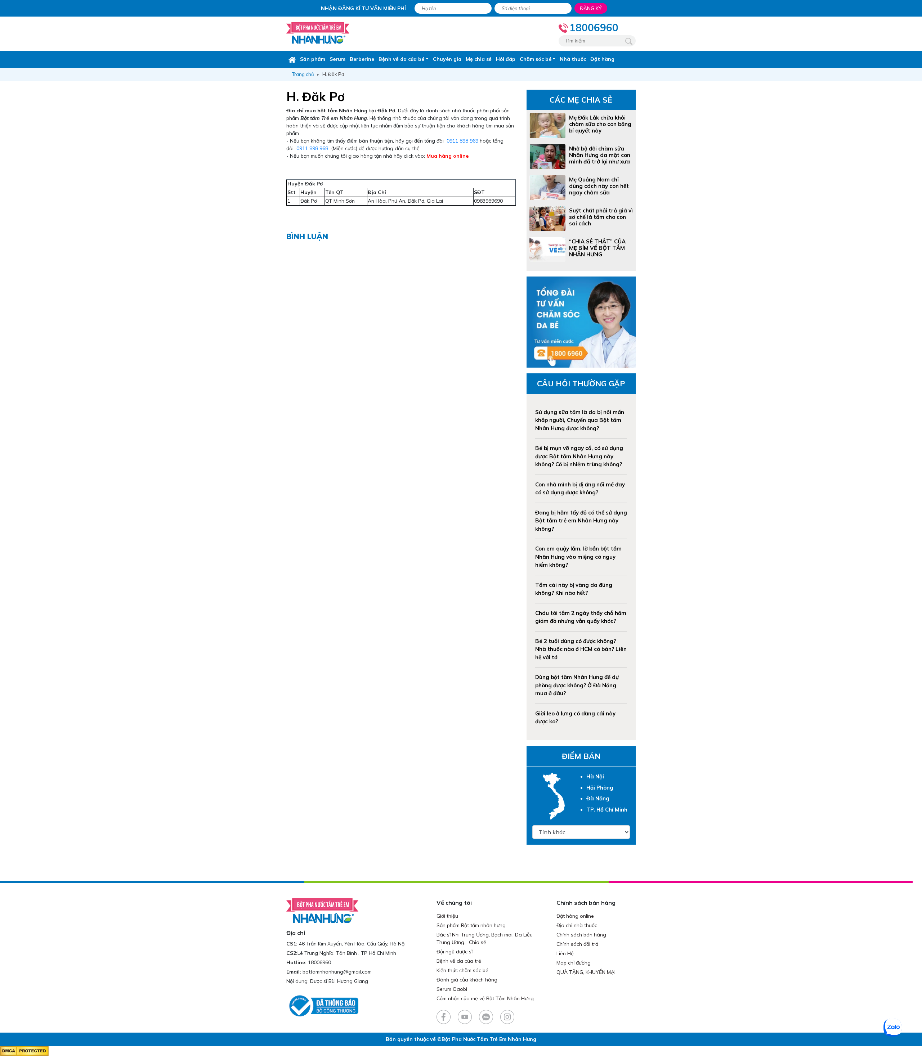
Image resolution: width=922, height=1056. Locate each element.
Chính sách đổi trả (577, 944)
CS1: (291, 943)
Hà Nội (595, 776)
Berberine (362, 59)
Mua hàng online (447, 156)
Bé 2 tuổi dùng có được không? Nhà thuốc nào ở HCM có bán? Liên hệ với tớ (581, 649)
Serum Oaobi (452, 989)
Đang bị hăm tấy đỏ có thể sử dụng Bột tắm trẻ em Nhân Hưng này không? (581, 520)
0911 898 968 (312, 148)
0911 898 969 (462, 141)
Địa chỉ (295, 932)
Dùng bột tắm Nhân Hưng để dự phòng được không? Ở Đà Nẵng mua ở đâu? (577, 685)
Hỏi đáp (505, 59)
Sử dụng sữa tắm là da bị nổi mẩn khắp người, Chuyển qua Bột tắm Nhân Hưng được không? (579, 420)
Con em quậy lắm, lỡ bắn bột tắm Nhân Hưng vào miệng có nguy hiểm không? (578, 556)
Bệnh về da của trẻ (459, 961)
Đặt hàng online (575, 916)
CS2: (291, 953)
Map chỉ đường (573, 963)
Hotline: (296, 962)
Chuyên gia (447, 59)
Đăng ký (591, 8)
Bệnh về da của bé (401, 59)
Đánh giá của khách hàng (467, 979)
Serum (337, 59)
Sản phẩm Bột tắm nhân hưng (471, 925)
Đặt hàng (602, 59)
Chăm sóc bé (535, 59)
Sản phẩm (312, 59)
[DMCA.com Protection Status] (24, 1050)
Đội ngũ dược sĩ (455, 951)
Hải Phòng (599, 787)
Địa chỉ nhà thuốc (576, 925)
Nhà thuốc (573, 59)
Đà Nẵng (597, 798)
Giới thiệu (447, 916)
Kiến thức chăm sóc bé (462, 970)
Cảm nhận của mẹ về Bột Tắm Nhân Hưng (485, 998)
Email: (293, 972)
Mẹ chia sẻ (479, 59)
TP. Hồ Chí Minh (606, 809)
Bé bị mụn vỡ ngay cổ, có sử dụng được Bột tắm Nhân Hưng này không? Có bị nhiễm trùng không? (579, 456)
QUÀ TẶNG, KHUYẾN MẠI (586, 972)
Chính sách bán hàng (581, 934)
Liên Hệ (565, 953)
